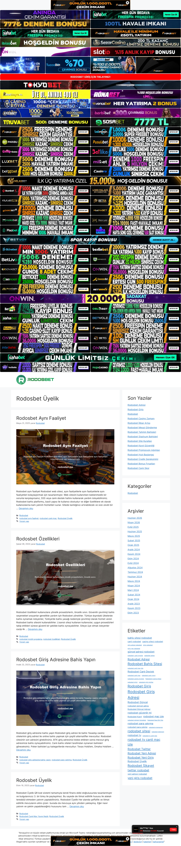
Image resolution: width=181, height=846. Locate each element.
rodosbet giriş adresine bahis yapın (35, 760)
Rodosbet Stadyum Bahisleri (143, 436)
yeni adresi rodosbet (137, 774)
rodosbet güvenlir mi (139, 712)
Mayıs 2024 (134, 581)
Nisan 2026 (134, 522)
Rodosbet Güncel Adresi (139, 709)
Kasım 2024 (134, 554)
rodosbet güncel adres (138, 706)
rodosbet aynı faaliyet (29, 518)
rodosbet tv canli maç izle (144, 742)
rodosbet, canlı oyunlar (135, 655)
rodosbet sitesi (139, 731)
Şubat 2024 (134, 594)
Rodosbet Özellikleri (37, 538)
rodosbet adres (149, 655)
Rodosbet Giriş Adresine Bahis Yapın (55, 659)
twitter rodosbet (138, 770)
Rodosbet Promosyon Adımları (144, 450)
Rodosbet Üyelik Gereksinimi (143, 459)
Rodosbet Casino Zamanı (141, 418)
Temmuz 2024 (135, 572)
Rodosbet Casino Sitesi (153, 679)
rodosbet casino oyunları (136, 679)
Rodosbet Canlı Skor (138, 468)
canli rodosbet (134, 641)
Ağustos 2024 (135, 567)
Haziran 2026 (135, 518)
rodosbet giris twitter (146, 682)
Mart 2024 (133, 590)
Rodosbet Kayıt (135, 716)
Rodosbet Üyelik (65, 518)
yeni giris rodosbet (140, 778)
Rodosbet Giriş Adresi (141, 694)
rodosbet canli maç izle (135, 668)
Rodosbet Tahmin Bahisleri (142, 432)
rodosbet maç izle (153, 716)
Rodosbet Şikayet (141, 766)
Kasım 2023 (134, 608)
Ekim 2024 (133, 558)
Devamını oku (26, 508)
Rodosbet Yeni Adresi (142, 753)
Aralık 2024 (134, 549)
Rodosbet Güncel (138, 702)
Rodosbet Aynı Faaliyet (41, 418)
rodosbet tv (134, 735)
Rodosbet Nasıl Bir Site (155, 720)
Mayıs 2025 (134, 536)
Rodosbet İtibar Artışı (139, 423)
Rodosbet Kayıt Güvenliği (141, 445)
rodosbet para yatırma (62, 760)
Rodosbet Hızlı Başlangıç (141, 454)
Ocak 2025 (133, 545)
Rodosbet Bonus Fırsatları (141, 463)
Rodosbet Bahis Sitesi (145, 664)
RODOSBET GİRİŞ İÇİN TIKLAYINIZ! (90, 77)
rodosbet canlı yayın (148, 675)
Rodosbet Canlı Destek (141, 671)
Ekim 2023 (133, 612)
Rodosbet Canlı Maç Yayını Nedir (33, 816)
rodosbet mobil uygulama (30, 639)
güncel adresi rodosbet (141, 651)
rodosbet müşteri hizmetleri (137, 720)
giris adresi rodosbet (135, 645)
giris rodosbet (148, 645)
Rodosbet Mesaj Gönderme (142, 427)
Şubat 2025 (134, 540)
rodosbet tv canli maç (150, 736)
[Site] (45, 131)
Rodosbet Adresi (136, 405)
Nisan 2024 (134, 585)
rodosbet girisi (133, 682)
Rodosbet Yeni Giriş (141, 757)
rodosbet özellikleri (51, 639)
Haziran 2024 (135, 576)
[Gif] (90, 180)
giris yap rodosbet (134, 648)
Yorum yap (24, 521)
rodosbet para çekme (137, 727)
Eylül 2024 (133, 563)
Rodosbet (23, 515)
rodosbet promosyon (156, 727)
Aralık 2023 (134, 603)
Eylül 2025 (133, 527)
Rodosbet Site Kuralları (140, 441)
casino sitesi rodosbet (152, 641)
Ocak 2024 (133, 599)
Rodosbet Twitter (139, 749)
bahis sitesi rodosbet (140, 637)
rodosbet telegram (158, 732)
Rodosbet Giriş (136, 409)
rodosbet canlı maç (48, 518)
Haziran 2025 (135, 531)
